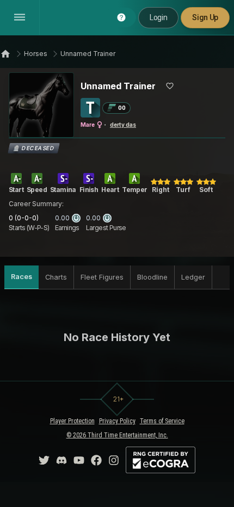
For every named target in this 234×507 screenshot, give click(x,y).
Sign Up (205, 17)
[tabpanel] (117, 337)
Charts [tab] (56, 277)
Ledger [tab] (193, 277)
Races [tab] (21, 277)
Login (158, 17)
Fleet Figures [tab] (102, 277)
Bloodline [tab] (152, 277)
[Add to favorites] (169, 86)
